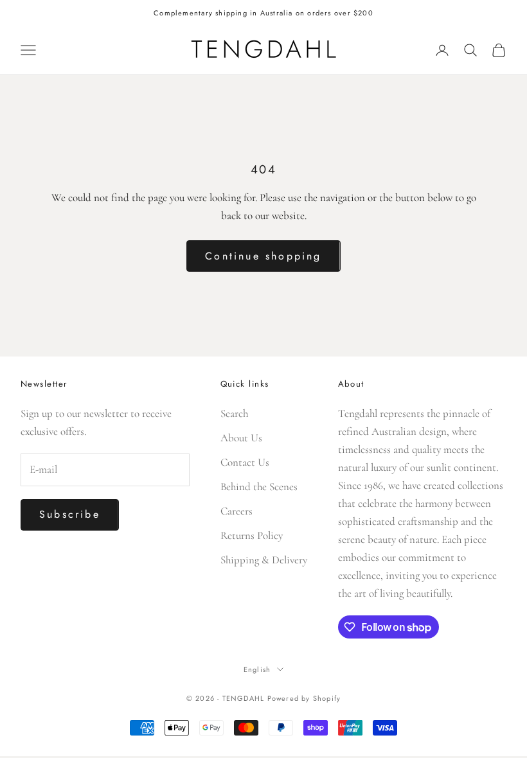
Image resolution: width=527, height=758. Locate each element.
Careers (236, 511)
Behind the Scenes (259, 486)
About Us (241, 438)
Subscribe (69, 514)
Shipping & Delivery (263, 560)
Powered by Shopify (304, 698)
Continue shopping (263, 256)
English (257, 669)
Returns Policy (251, 535)
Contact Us (244, 462)
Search (234, 413)
